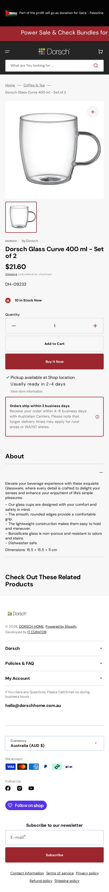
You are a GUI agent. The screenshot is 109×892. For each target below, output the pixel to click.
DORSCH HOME (31, 626)
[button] (7, 51)
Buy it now (55, 361)
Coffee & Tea (34, 85)
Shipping (11, 274)
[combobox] (54, 66)
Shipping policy (66, 881)
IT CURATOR (37, 632)
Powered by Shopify (61, 626)
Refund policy (41, 881)
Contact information (27, 873)
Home (10, 85)
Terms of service (60, 873)
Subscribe (54, 855)
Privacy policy (87, 873)
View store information (27, 391)
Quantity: (12, 315)
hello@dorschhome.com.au (33, 705)
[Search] (97, 65)
